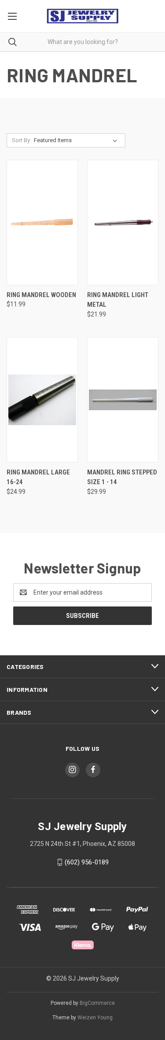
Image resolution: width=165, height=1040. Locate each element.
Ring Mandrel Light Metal (117, 300)
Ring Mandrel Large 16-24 (38, 477)
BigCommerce (97, 1003)
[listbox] (77, 140)
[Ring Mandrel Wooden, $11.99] (42, 222)
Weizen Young (95, 1017)
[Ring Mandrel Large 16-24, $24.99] (42, 400)
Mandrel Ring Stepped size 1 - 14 (122, 477)
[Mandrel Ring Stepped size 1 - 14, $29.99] (123, 400)
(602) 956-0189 (87, 862)
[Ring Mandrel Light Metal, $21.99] (123, 222)
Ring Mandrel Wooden (41, 295)
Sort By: (21, 140)
